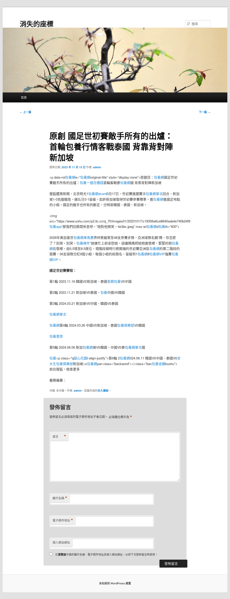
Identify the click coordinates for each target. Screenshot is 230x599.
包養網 (70, 177)
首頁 (24, 97)
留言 (59, 436)
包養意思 (56, 336)
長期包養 (114, 281)
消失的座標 (36, 23)
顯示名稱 (60, 498)
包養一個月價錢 (91, 182)
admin (97, 167)
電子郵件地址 (63, 520)
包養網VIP (157, 253)
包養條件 (83, 243)
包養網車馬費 (83, 237)
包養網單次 (154, 193)
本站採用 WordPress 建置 (115, 583)
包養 (161, 226)
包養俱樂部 (125, 325)
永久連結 (103, 390)
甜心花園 (80, 358)
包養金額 (158, 363)
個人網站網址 (61, 542)
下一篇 (204, 112)
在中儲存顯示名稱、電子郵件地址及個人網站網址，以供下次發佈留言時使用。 (106, 554)
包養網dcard (97, 193)
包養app (55, 226)
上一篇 (25, 112)
